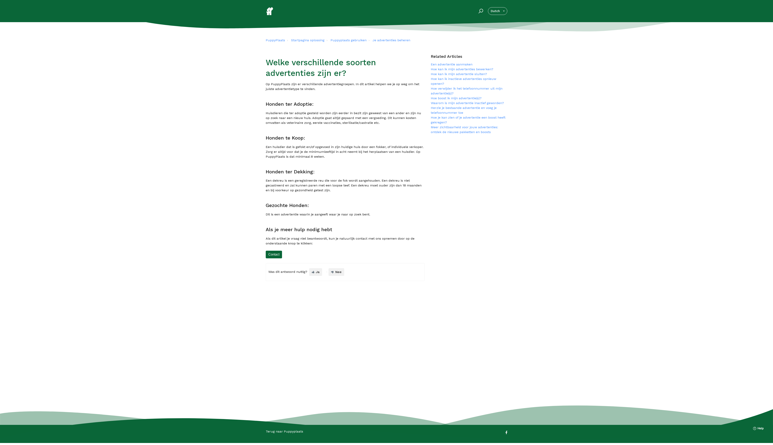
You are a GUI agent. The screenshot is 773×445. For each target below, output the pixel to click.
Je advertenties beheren (391, 40)
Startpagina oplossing (307, 40)
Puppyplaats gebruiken (349, 40)
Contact (273, 254)
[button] (480, 11)
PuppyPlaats (275, 40)
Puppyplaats (293, 431)
